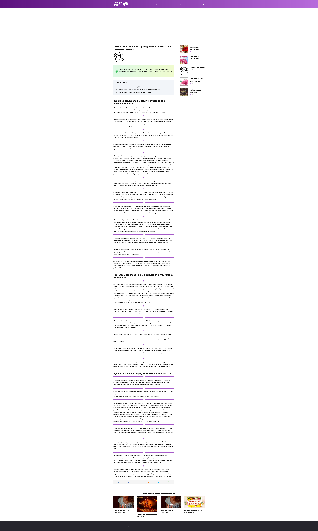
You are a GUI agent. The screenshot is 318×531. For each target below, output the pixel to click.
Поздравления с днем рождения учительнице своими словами (197, 79)
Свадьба (164, 4)
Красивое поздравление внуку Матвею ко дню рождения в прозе (139, 86)
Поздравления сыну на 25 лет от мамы (193, 511)
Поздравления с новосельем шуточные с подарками (197, 90)
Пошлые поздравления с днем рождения (122, 511)
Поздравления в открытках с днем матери (195, 58)
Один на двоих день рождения (168, 511)
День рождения (155, 4)
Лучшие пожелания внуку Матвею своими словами (135, 92)
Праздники (180, 4)
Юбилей (172, 4)
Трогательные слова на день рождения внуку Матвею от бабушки (139, 89)
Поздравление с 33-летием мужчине (147, 515)
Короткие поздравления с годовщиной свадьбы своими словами (197, 69)
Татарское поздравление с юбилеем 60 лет (194, 47)
